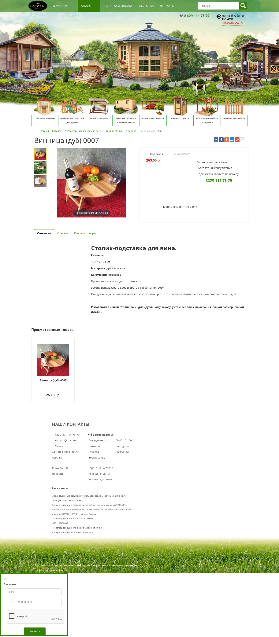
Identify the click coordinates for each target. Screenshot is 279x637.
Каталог (86, 6)
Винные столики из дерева (120, 131)
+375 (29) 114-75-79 (67, 434)
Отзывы (62, 233)
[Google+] (237, 139)
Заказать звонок (232, 23)
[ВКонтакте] (216, 139)
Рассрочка (146, 6)
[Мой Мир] (232, 139)
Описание (44, 233)
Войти (227, 19)
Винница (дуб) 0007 (53, 380)
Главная (44, 131)
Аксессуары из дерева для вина (83, 131)
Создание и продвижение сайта (49, 570)
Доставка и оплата (117, 6)
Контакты (166, 6)
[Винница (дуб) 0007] (40, 154)
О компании (60, 468)
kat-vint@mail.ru (65, 440)
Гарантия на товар (100, 468)
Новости (57, 473)
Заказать (34, 631)
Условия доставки (100, 479)
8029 (219, 180)
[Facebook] (221, 139)
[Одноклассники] (226, 139)
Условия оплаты (99, 473)
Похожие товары (85, 233)
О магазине (62, 6)
